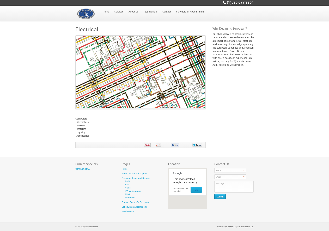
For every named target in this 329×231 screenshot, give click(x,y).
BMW (127, 181)
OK (196, 189)
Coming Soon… (82, 168)
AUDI (127, 184)
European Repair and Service (136, 178)
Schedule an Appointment (134, 206)
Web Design (222, 226)
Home (124, 168)
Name (218, 170)
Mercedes (130, 197)
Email (218, 176)
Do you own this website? (180, 190)
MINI (127, 194)
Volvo (128, 187)
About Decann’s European (134, 173)
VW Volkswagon (133, 191)
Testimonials (128, 211)
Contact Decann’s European (135, 202)
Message (220, 183)
